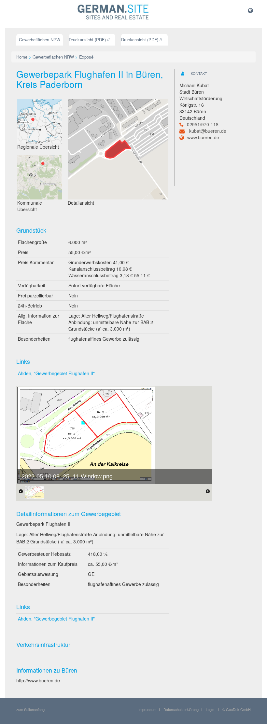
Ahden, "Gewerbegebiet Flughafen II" (56, 373)
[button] (250, 10)
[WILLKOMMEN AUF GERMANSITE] (113, 12)
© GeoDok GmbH (236, 709)
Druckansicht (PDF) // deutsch (92, 39)
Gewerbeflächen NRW (39, 39)
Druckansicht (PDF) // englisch (144, 39)
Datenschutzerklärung (181, 709)
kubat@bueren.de (207, 131)
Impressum (147, 709)
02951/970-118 (202, 124)
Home (21, 57)
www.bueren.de (203, 137)
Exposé (86, 57)
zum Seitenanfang (30, 709)
